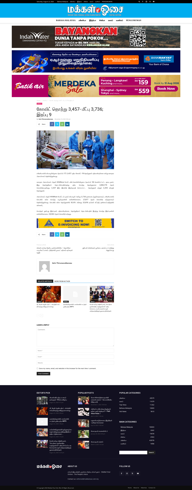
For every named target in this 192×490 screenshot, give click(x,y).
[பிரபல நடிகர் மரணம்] (83, 445)
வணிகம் (97, 2)
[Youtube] (153, 1)
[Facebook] (142, 1)
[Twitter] (150, 1)
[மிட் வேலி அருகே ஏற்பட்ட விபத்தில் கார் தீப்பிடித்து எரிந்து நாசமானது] (49, 294)
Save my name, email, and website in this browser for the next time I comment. (67, 368)
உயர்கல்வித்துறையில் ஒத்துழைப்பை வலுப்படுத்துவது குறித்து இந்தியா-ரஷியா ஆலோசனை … (61, 432)
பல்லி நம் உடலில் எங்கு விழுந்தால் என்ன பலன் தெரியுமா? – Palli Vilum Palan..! (101, 411)
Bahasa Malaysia (62, 2)
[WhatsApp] (62, 124)
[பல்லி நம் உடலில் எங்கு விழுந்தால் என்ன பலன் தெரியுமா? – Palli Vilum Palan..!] (83, 412)
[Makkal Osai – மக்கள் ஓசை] (96, 10)
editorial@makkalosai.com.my (87, 479)
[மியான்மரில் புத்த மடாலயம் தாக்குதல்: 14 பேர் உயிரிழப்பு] (42, 400)
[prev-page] (38, 315)
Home (38, 100)
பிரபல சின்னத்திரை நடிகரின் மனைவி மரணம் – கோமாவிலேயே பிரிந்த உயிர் (101, 400)
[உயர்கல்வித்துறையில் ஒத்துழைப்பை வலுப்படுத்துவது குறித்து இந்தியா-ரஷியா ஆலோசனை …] (42, 432)
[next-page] (41, 315)
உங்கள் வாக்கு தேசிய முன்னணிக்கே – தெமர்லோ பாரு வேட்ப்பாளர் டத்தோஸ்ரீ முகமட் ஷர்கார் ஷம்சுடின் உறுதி (55, 250)
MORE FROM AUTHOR (62, 281)
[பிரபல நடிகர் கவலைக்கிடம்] (83, 434)
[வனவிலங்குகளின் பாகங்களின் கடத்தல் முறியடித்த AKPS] (75, 294)
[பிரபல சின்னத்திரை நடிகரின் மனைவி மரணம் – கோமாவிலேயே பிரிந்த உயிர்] (83, 400)
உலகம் (91, 2)
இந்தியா (79, 2)
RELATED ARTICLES (45, 281)
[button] (139, 1)
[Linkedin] (67, 124)
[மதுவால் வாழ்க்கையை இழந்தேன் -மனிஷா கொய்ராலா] (83, 423)
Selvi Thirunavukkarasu (46, 119)
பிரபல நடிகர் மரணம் (97, 442)
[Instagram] (146, 1)
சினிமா (86, 2)
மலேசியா (72, 2)
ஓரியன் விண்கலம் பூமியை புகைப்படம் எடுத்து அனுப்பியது (98, 249)
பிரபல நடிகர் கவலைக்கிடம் (99, 431)
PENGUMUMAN (107, 2)
